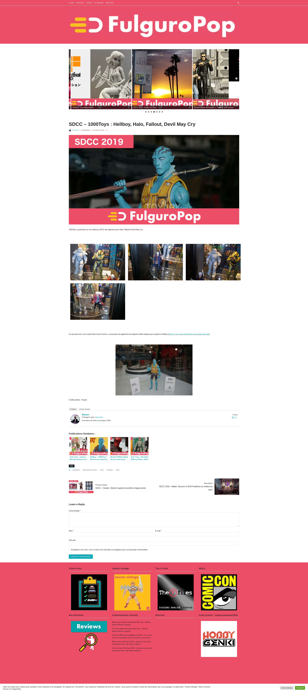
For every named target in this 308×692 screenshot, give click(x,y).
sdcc (118, 470)
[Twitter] (236, 417)
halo (102, 470)
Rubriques (80, 3)
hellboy (110, 470)
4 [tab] (154, 112)
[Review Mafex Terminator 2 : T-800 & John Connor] (160, 79)
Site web (72, 540)
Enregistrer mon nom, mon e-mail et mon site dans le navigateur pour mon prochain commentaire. (109, 550)
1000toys (76, 470)
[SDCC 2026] (99, 79)
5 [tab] (156, 112)
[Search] (238, 3)
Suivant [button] (236, 78)
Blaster (75, 130)
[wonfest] (220, 79)
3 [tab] (151, 112)
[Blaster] (75, 419)
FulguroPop (99, 417)
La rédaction (99, 3)
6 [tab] (159, 112)
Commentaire (75, 511)
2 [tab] (148, 112)
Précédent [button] (72, 78)
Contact (89, 3)
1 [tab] (145, 112)
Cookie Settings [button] (286, 688)
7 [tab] (162, 112)
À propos (73, 409)
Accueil (71, 3)
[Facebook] (233, 417)
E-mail (158, 531)
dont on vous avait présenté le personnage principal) (189, 334)
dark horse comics (90, 470)
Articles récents (84, 409)
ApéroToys (110, 3)
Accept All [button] (300, 688)
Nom (71, 531)
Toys (71, 466)
